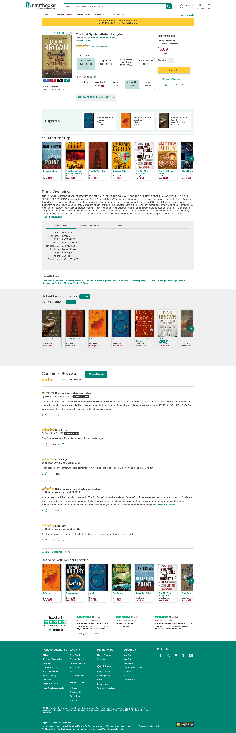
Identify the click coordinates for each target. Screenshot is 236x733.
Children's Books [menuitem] (83, 15)
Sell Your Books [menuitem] (187, 15)
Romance (47, 680)
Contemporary (138, 281)
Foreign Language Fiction (171, 281)
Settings (73, 688)
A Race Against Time (105, 281)
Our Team (128, 663)
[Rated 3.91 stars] (83, 46)
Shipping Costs (103, 676)
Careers (127, 671)
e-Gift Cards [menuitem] (119, 15)
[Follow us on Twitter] (168, 655)
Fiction (152, 281)
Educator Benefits (77, 659)
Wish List (74, 700)
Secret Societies (74, 281)
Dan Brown (85, 41)
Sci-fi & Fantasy (49, 675)
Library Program (104, 655)
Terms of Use (47, 726)
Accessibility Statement (149, 726)
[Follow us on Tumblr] (183, 655)
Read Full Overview (52, 217)
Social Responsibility (133, 667)
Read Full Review (167, 505)
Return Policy (103, 684)
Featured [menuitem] (47, 15)
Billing (99, 680)
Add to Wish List (173, 79)
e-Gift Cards (75, 667)
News (126, 675)
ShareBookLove (77, 655)
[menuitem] (189, 6)
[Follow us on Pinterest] (175, 655)
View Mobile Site (77, 675)
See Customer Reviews (100, 46)
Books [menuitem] (59, 15)
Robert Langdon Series (103, 38)
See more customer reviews (56, 552)
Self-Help (47, 663)
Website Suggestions (106, 688)
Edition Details (60, 226)
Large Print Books (50, 684)
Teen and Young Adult (52, 659)
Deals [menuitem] (69, 15)
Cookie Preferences (129, 726)
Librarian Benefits (77, 663)
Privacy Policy (61, 726)
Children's (47, 655)
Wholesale (101, 659)
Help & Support (103, 671)
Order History (75, 696)
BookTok (124, 281)
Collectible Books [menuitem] (101, 15)
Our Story (128, 655)
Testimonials (129, 680)
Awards (119, 226)
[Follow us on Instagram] (191, 655)
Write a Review (96, 374)
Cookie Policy (113, 726)
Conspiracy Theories (53, 281)
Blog (72, 671)
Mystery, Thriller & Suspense (79, 283)
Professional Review (90, 226)
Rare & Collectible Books (53, 688)
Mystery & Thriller (50, 671)
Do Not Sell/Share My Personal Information (87, 726)
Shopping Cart (76, 692)
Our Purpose (129, 659)
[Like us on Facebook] (160, 655)
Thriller (89, 281)
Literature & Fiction (52, 283)
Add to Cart (174, 70)
